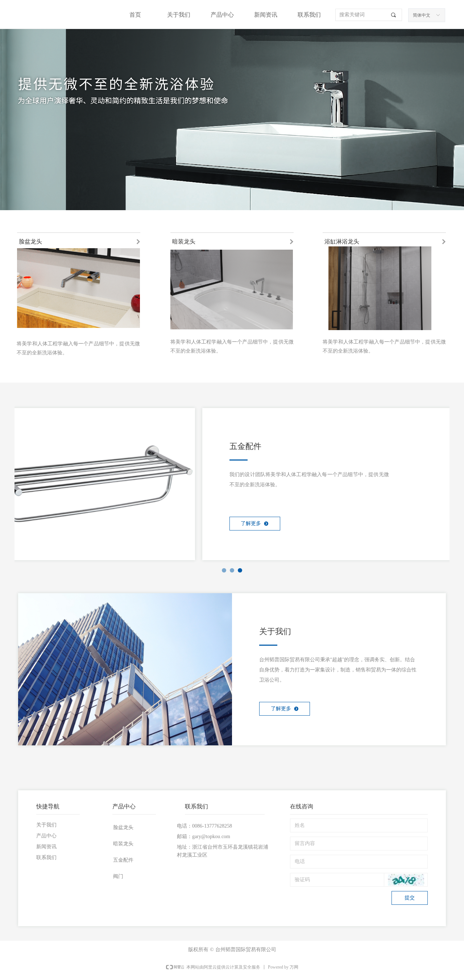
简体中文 (421, 15)
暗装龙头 (123, 843)
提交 (410, 897)
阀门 (118, 876)
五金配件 (123, 860)
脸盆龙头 (123, 827)
